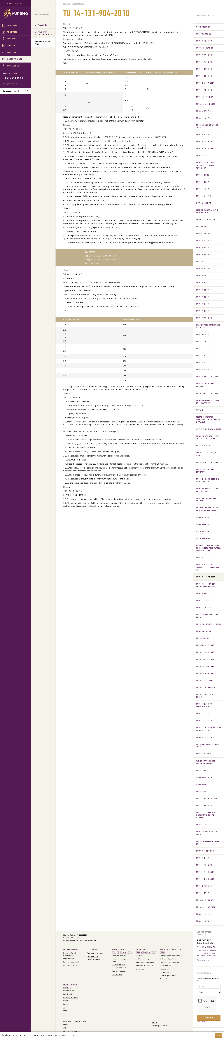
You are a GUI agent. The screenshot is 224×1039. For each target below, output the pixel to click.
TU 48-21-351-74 (204, 737)
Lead (65, 1011)
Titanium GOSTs (93, 956)
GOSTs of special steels (168, 976)
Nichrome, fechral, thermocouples (69, 954)
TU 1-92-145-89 (203, 269)
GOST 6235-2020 (204, 777)
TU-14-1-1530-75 (204, 754)
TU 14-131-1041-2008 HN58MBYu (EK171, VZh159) (206, 815)
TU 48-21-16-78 (203, 824)
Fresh (165, 1026)
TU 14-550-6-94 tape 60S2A (206, 695)
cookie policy (68, 1035)
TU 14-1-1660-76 (204, 255)
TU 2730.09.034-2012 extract (206, 499)
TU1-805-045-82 (203, 34)
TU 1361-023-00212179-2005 (207, 833)
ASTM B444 (201, 410)
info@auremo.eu (74, 937)
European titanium (94, 960)
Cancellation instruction (71, 1031)
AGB (64, 1028)
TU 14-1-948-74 (203, 304)
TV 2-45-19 (201, 226)
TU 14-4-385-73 (203, 182)
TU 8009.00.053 (203, 631)
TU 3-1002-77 (202, 334)
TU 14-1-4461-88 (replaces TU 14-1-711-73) (207, 567)
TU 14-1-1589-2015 (205, 652)
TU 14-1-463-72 (203, 276)
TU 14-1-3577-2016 (205, 149)
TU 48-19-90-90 (203, 914)
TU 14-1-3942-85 (204, 805)
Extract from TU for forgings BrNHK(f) (207, 509)
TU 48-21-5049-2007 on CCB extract (207, 480)
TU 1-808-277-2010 (205, 645)
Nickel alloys (70, 949)
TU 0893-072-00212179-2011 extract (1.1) (207, 437)
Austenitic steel (165, 966)
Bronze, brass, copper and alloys (122, 950)
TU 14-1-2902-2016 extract (205, 384)
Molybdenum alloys (143, 959)
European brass (117, 974)
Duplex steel (164, 972)
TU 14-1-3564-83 (204, 76)
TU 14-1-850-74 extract (208, 376)
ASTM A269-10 (203, 446)
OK (218, 1035)
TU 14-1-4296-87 (204, 41)
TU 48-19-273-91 (204, 921)
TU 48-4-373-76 (203, 111)
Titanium (92, 949)
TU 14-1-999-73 (203, 770)
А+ (28, 91)
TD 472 (199, 262)
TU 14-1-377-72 (203, 362)
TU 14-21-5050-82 (204, 900)
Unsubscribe (201, 1022)
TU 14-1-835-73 (203, 283)
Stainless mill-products (168, 959)
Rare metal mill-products (144, 966)
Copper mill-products (119, 968)
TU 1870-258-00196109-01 (208, 624)
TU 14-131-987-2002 (205, 907)
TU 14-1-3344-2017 (205, 666)
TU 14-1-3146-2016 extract (205, 470)
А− (22, 91)
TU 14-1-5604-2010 (205, 673)
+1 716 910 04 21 (206, 947)
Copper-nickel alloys (119, 964)
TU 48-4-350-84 (203, 593)
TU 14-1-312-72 (203, 355)
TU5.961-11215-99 (205, 48)
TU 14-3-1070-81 (204, 886)
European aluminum (70, 997)
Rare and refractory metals (146, 950)
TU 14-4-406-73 (203, 189)
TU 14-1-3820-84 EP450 (207, 798)
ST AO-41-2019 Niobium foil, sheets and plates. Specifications (208, 548)
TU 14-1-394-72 (203, 791)
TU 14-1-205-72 (203, 341)
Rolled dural (67, 994)
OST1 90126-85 (203, 538)
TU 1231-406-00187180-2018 (207, 126)
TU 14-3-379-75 (203, 156)
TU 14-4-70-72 (203, 175)
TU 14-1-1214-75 (204, 248)
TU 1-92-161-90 (203, 233)
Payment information (70, 941)
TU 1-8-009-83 (203, 638)
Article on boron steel (208, 429)
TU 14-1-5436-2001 (205, 879)
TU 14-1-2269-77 (204, 142)
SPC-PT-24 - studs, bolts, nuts (208, 454)
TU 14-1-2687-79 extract (208, 462)
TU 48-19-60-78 (203, 118)
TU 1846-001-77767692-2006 (207, 842)
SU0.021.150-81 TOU (206, 219)
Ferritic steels (164, 969)
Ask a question (203, 960)
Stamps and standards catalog (208, 326)
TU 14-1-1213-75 (204, 240)
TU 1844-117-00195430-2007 (207, 745)
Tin (64, 1007)
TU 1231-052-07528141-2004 (207, 615)
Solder (65, 1004)
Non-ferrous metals (70, 986)
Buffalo (14, 73)
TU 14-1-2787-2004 (205, 659)
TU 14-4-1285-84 (204, 90)
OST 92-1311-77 (203, 203)
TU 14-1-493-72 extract (208, 393)
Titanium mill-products (95, 953)
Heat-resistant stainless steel (170, 962)
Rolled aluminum (69, 991)
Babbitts (66, 1001)
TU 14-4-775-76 (203, 893)
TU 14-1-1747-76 (204, 135)
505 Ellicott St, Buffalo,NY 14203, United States (206, 954)
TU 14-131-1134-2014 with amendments (206, 585)
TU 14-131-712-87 (204, 97)
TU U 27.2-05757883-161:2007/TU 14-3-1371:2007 (206, 165)
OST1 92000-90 (203, 27)
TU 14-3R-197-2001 (205, 83)
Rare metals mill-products (145, 962)
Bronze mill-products (119, 956)
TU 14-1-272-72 (203, 557)
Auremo (15, 14)
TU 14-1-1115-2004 (205, 872)
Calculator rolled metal (88, 941)
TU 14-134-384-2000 (205, 687)
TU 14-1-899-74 (203, 290)
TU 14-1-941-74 (203, 858)
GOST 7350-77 (203, 784)
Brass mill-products (118, 971)
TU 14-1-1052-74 (204, 318)
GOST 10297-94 (203, 517)
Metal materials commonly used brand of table (208, 419)
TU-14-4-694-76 (203, 196)
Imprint (66, 1025)
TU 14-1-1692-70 (204, 62)
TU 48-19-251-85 (204, 720)
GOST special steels (70, 965)
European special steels (71, 962)
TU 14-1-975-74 (203, 311)
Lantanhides (140, 969)
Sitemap (154, 1022)
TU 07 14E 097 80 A (205, 851)
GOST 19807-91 (203, 524)
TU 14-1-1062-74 (204, 55)
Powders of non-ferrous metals (171, 956)
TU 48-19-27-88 (203, 713)
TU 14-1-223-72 (203, 348)
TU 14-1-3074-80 (204, 69)
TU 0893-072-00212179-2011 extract (207, 401)
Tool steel (163, 979)
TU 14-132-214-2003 (205, 104)
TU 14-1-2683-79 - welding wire (204, 705)
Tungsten (139, 956)
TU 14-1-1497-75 (204, 369)
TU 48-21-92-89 (203, 607)
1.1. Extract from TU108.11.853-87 (205, 762)
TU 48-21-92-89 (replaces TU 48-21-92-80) (208, 728)
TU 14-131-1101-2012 (206, 680)
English (16, 91)
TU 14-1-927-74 (203, 297)
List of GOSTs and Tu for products (207, 211)
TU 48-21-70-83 (203, 600)
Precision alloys (68, 959)
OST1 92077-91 (203, 531)
